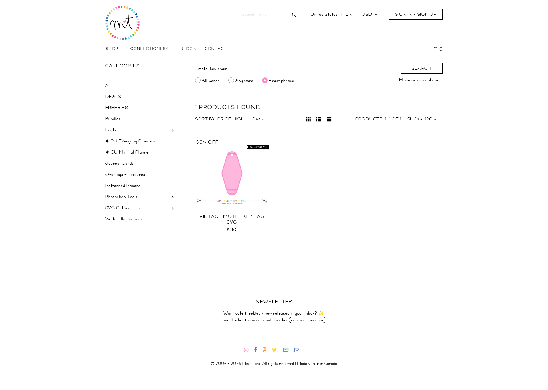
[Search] (294, 14)
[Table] (329, 118)
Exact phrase (281, 80)
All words (211, 80)
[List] (318, 118)
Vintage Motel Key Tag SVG (232, 219)
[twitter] (276, 350)
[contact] (299, 350)
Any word (244, 80)
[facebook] (257, 350)
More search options (419, 80)
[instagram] (248, 350)
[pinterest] (267, 350)
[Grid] (308, 118)
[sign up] (288, 350)
